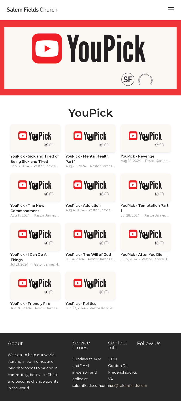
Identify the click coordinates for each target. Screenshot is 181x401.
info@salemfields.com (127, 385)
